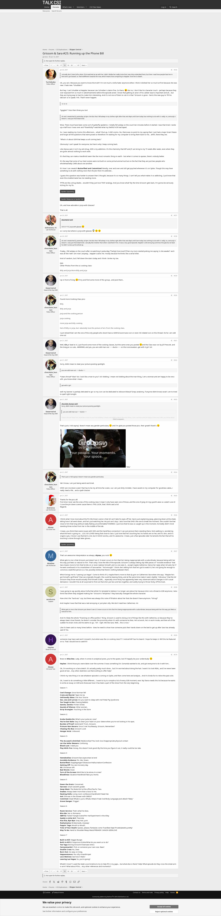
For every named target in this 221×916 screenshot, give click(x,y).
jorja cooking (65, 318)
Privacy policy (159, 892)
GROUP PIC (65, 227)
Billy (61, 304)
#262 (175, 360)
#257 (175, 215)
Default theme (59, 892)
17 (61, 65)
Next (83, 65)
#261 (175, 341)
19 (68, 65)
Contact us (136, 892)
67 (78, 65)
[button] (73, 7)
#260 (175, 295)
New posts (46, 11)
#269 (175, 635)
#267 (175, 551)
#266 (175, 515)
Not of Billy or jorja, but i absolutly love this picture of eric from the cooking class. (92, 328)
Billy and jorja (65, 309)
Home (46, 7)
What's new (67, 7)
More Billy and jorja (79, 270)
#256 (175, 70)
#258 (175, 236)
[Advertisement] (110, 30)
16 (57, 65)
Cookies (47, 892)
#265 (175, 496)
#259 (175, 276)
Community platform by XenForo (110, 896)
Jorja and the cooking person (71, 313)
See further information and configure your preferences (65, 911)
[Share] (171, 70)
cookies (59, 907)
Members (80, 7)
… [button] (54, 65)
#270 (175, 655)
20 (72, 65)
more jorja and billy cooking (71, 323)
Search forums (57, 11)
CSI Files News (95, 7)
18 (64, 65)
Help (167, 892)
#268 (175, 587)
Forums (56, 7)
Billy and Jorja (65, 270)
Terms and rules (147, 892)
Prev (46, 65)
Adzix (46, 57)
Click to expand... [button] (118, 419)
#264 (175, 472)
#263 (175, 399)
